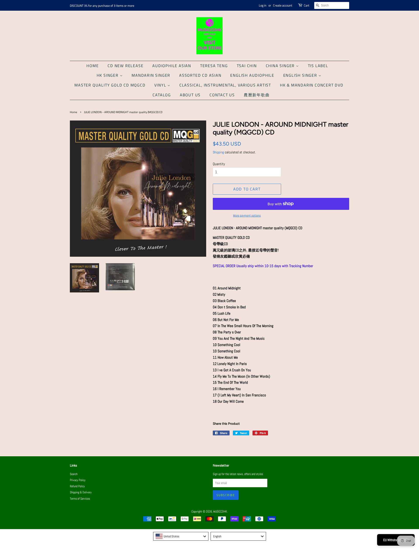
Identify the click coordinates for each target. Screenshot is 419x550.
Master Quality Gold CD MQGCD (109, 85)
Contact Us (222, 95)
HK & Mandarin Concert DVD (311, 85)
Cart (306, 5)
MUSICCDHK (220, 511)
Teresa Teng (214, 66)
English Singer (300, 75)
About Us (190, 95)
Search (73, 474)
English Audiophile (252, 75)
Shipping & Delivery (81, 492)
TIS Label (318, 66)
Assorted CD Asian (200, 75)
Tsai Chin (247, 66)
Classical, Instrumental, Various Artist (225, 85)
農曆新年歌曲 (257, 95)
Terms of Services (80, 499)
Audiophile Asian (171, 66)
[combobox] (181, 536)
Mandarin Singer (151, 75)
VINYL (160, 85)
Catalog (162, 95)
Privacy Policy (78, 480)
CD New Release (125, 66)
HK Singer (108, 75)
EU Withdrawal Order (396, 540)
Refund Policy (77, 486)
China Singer (281, 66)
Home (92, 66)
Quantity (219, 163)
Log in (262, 5)
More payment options (247, 215)
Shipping (218, 152)
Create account (282, 5)
